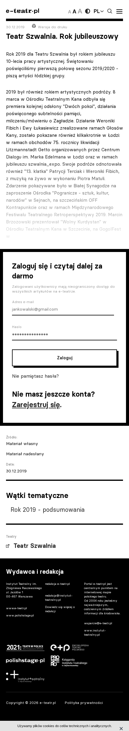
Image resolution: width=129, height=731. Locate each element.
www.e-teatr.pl (16, 608)
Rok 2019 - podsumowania (47, 509)
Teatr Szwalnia (35, 545)
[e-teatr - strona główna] (22, 11)
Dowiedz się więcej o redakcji (60, 609)
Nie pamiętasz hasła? (35, 376)
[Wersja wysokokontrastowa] (88, 11)
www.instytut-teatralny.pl (95, 632)
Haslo (17, 327)
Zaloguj (64, 358)
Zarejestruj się (36, 404)
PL (97, 11)
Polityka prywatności (84, 702)
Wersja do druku (52, 27)
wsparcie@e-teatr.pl (98, 623)
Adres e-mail (23, 302)
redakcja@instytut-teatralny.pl (59, 598)
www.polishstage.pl (20, 615)
